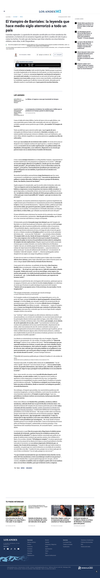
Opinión (47, 542)
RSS (82, 544)
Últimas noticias (31, 542)
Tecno (46, 551)
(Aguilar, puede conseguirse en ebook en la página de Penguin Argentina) (38, 408)
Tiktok (11, 549)
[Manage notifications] (96, 571)
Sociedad (15, 16)
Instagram (8, 549)
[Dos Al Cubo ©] (85, 569)
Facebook (4, 549)
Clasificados (66, 546)
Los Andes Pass (67, 542)
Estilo (46, 546)
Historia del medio (85, 546)
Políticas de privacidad (87, 542)
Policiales (29, 551)
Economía (30, 546)
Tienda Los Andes (67, 544)
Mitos (22, 468)
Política (29, 544)
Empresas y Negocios (50, 544)
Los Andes (8, 16)
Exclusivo (29, 468)
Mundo (47, 540)
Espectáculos (30, 555)
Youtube (18, 549)
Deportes (29, 553)
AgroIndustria (48, 549)
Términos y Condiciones (87, 540)
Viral (46, 553)
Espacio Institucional (50, 555)
